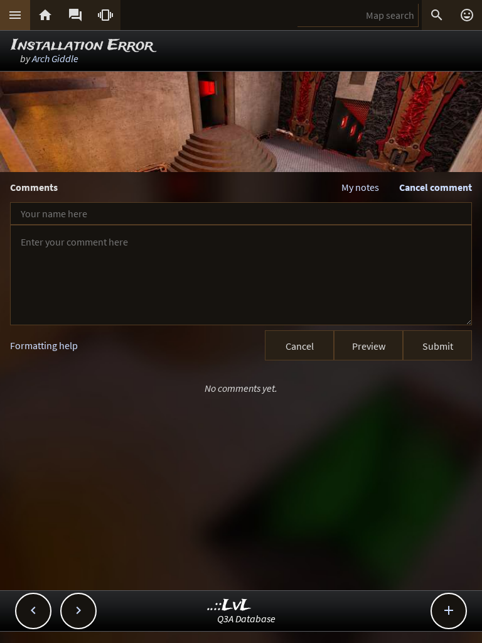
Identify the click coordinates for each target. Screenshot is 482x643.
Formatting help (44, 345)
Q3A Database (246, 618)
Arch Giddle (55, 58)
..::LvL (229, 606)
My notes (360, 187)
